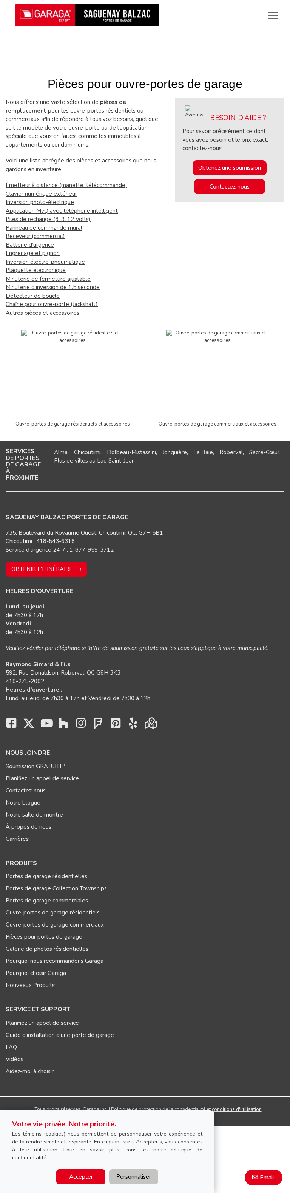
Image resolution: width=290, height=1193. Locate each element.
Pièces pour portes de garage (44, 937)
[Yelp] (133, 725)
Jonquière (174, 452)
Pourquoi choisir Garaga (36, 973)
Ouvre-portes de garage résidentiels (53, 912)
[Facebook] (11, 725)
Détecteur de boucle (33, 296)
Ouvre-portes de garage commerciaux (55, 924)
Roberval (231, 452)
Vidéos (14, 1059)
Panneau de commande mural (44, 228)
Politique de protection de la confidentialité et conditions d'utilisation (186, 1109)
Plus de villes (71, 460)
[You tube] (46, 725)
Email (267, 1177)
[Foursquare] (98, 725)
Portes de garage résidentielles (46, 876)
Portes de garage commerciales (47, 900)
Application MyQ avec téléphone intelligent (62, 211)
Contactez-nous (230, 186)
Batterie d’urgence (30, 245)
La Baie (203, 452)
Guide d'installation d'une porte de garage (60, 1035)
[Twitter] (28, 725)
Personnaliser (133, 1177)
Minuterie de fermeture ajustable (48, 279)
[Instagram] (80, 725)
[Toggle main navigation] (273, 15)
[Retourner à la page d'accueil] (87, 15)
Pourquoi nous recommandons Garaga (54, 961)
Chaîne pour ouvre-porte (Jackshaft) (52, 304)
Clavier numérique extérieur (41, 194)
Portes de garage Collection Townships (56, 888)
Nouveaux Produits (30, 985)
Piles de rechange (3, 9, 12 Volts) (48, 219)
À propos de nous (28, 827)
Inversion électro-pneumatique (45, 262)
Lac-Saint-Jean (116, 460)
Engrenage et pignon (33, 253)
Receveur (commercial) (35, 236)
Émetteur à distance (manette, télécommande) (66, 185)
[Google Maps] (150, 725)
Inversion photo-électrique (40, 202)
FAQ (11, 1047)
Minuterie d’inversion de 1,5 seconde (53, 287)
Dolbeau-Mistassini (131, 452)
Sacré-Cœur (264, 452)
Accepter (81, 1177)
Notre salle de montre (34, 815)
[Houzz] (63, 725)
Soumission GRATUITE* (36, 766)
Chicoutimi (87, 452)
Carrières (17, 839)
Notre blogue (23, 802)
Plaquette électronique (36, 270)
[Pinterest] (115, 725)
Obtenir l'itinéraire (41, 569)
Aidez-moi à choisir (30, 1071)
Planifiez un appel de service (42, 778)
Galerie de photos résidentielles (47, 949)
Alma (61, 452)
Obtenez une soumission (229, 168)
